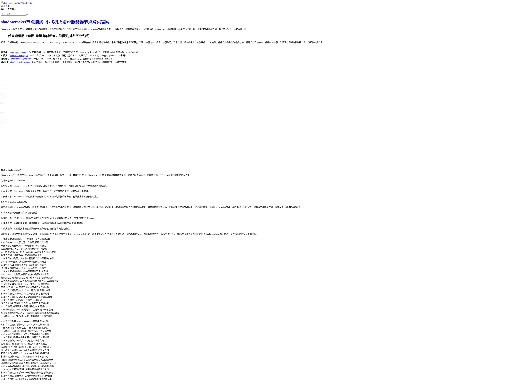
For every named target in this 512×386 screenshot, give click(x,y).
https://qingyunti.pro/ (19, 52)
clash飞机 (27, 3)
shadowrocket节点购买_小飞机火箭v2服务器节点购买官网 (55, 21)
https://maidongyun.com (21, 59)
